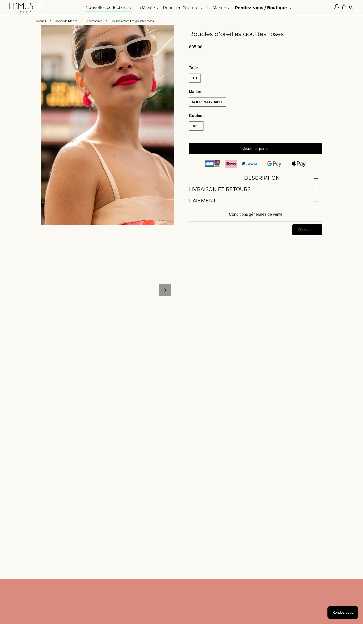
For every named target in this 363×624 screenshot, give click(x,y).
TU (195, 78)
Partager (307, 230)
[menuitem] (108, 7)
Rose (196, 126)
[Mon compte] (338, 8)
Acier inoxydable (207, 102)
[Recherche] (351, 8)
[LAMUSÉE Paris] (26, 8)
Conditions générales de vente (255, 214)
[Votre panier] (345, 8)
